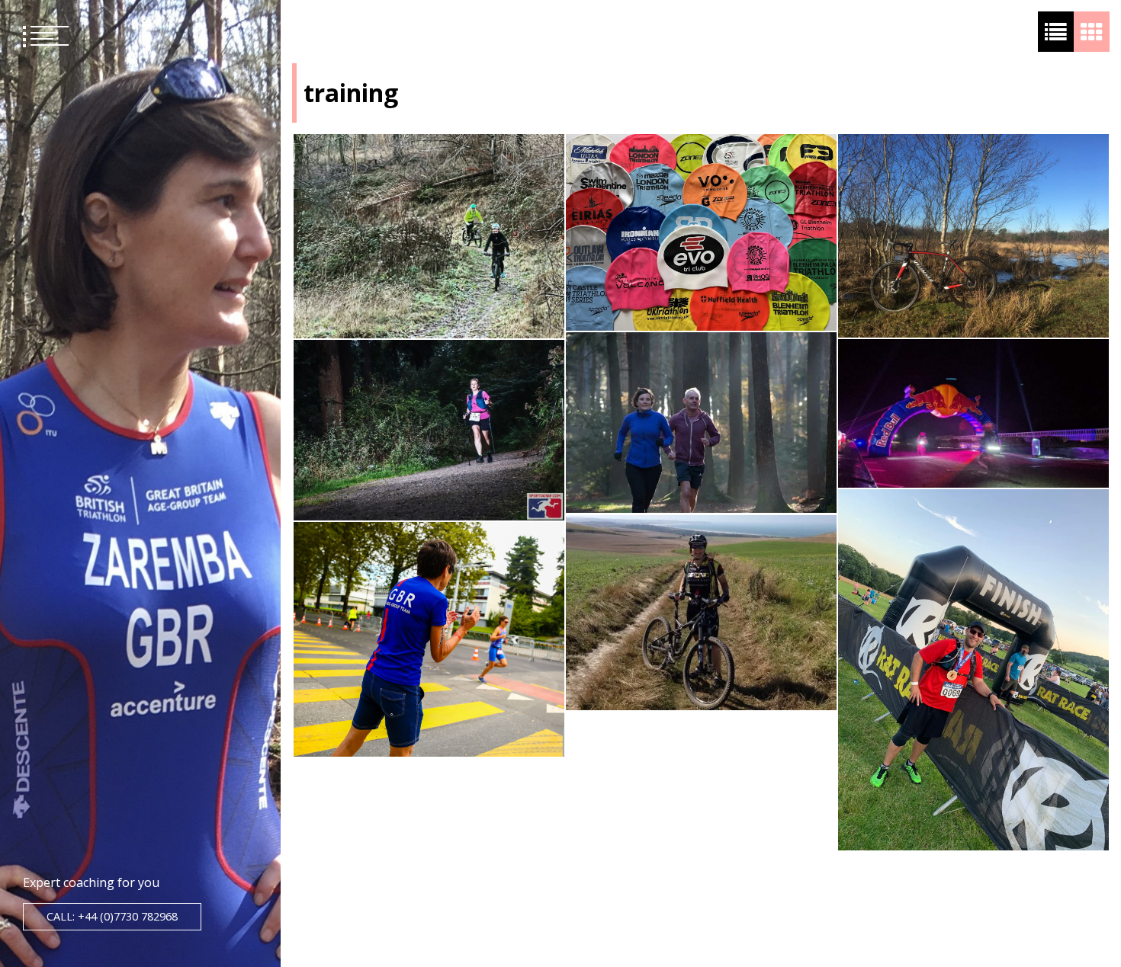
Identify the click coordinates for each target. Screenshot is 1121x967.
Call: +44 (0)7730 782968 (112, 916)
